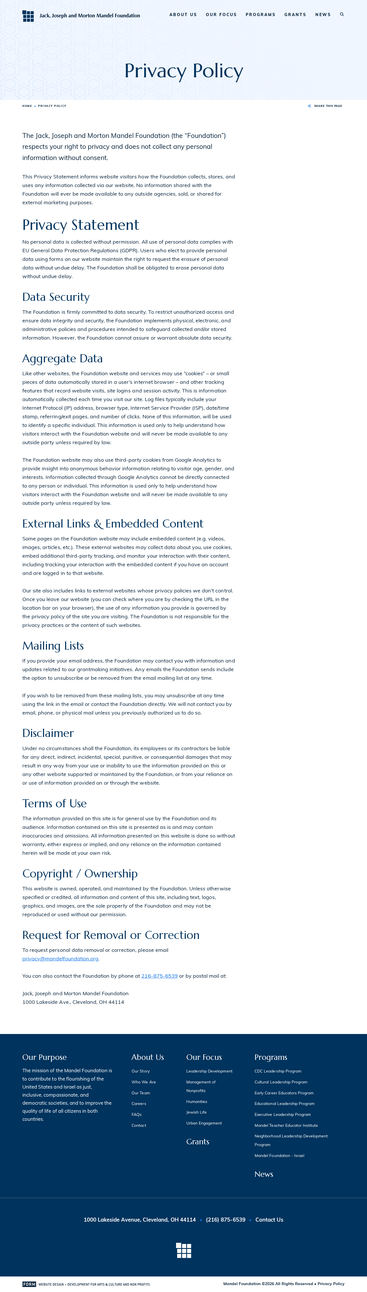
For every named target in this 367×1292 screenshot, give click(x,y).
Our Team (141, 1093)
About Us (183, 15)
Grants (295, 15)
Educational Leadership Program (285, 1104)
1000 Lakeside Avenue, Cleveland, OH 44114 (140, 1220)
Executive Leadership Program (283, 1115)
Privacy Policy (331, 1284)
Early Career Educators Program (284, 1093)
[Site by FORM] (86, 1284)
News (323, 15)
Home (27, 106)
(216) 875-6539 (225, 1220)
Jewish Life (196, 1112)
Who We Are (144, 1082)
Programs (261, 15)
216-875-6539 (159, 976)
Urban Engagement (204, 1123)
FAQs (137, 1115)
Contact (139, 1126)
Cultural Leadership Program (281, 1082)
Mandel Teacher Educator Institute (286, 1126)
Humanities (196, 1102)
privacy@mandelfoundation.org (60, 959)
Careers (139, 1104)
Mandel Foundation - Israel (279, 1156)
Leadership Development (209, 1071)
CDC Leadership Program (278, 1071)
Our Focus (221, 15)
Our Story (140, 1071)
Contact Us (269, 1220)
